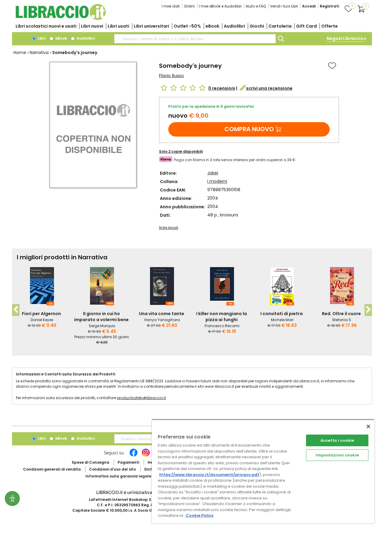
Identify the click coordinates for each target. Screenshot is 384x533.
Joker (212, 173)
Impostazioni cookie (337, 455)
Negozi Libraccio (345, 38)
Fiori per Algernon (41, 314)
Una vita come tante (161, 314)
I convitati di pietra (281, 314)
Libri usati (118, 26)
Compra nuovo (249, 129)
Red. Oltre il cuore (341, 314)
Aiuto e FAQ (256, 6)
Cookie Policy (200, 515)
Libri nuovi (92, 26)
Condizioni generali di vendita (52, 469)
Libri (41, 38)
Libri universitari (151, 26)
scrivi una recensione (269, 88)
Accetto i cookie (337, 440)
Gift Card (306, 26)
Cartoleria (280, 26)
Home (20, 53)
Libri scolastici (46, 26)
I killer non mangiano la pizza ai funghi (221, 317)
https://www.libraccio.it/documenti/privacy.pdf (209, 474)
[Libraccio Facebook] (133, 455)
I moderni (217, 181)
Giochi (257, 26)
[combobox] (195, 39)
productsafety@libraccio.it (141, 397)
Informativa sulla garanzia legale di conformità (132, 476)
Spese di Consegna (90, 462)
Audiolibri (234, 26)
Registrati (329, 6)
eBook (212, 26)
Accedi (309, 6)
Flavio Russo (171, 76)
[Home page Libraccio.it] (60, 18)
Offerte (329, 26)
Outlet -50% (187, 26)
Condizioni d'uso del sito (112, 469)
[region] (263, 471)
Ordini (189, 6)
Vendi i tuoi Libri (284, 6)
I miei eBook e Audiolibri (220, 6)
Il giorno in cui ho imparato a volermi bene (101, 317)
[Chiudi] (368, 426)
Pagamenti (128, 462)
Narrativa (39, 53)
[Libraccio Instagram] (146, 455)
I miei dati (171, 6)
